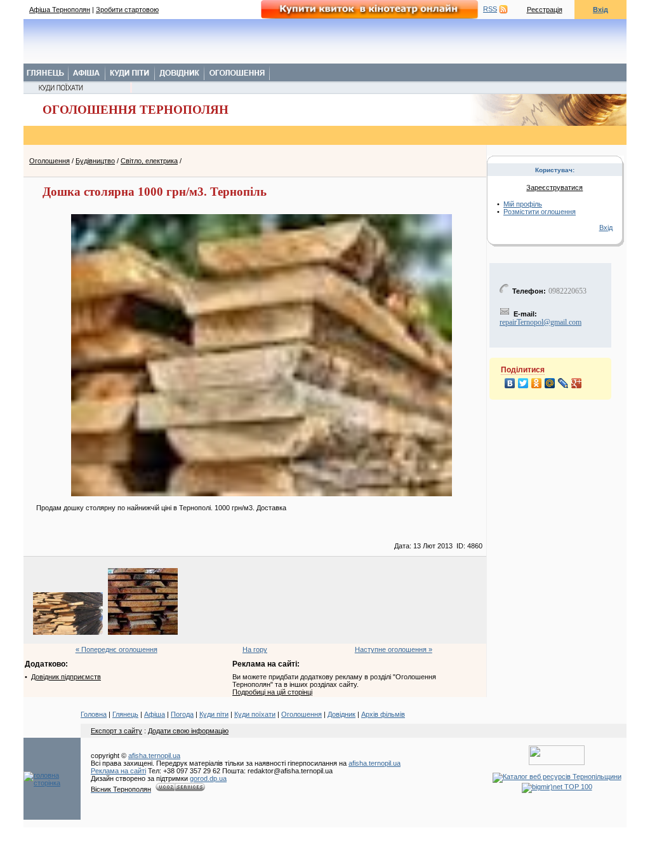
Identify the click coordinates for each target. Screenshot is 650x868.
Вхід (600, 9)
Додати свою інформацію (188, 731)
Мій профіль (522, 204)
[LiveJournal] (563, 383)
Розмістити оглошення (539, 211)
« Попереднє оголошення (116, 649)
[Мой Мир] (550, 383)
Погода (182, 714)
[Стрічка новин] (503, 9)
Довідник (341, 714)
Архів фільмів (383, 714)
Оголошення (49, 161)
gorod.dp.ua (208, 778)
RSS (490, 9)
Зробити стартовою (127, 9)
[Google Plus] (576, 383)
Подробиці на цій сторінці (272, 692)
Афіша (154, 714)
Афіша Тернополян (59, 9)
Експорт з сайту (116, 731)
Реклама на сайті (118, 771)
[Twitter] (523, 383)
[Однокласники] (536, 383)
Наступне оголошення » (393, 649)
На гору (254, 649)
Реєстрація (544, 9)
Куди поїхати (254, 714)
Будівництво (95, 161)
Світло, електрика (149, 161)
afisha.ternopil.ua (154, 755)
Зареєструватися (554, 187)
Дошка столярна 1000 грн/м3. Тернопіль (155, 191)
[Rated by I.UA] (557, 762)
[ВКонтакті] (510, 383)
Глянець (125, 714)
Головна (94, 714)
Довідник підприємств (66, 677)
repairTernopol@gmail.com (540, 322)
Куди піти (214, 714)
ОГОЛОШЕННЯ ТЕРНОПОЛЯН (136, 109)
